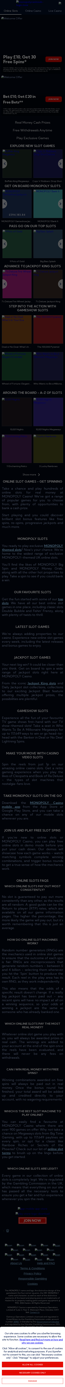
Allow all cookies (32, 1364)
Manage (32, 1381)
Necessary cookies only (32, 1372)
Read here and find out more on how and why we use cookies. (41, 1341)
